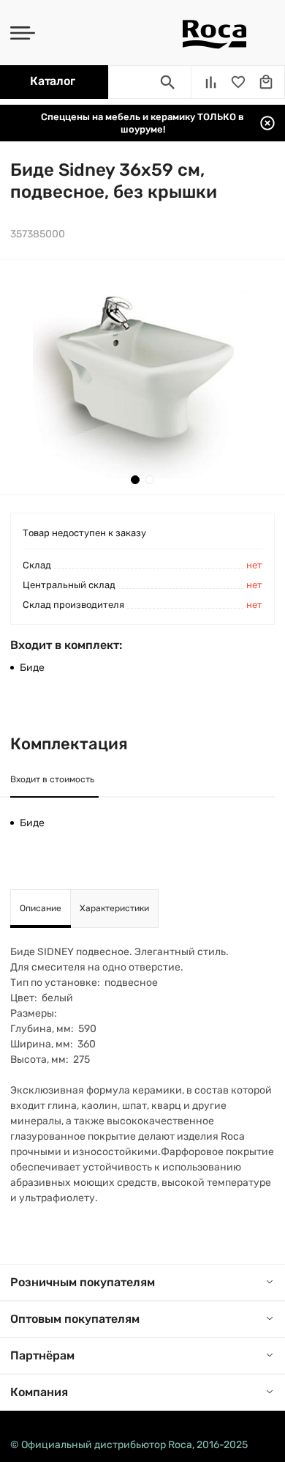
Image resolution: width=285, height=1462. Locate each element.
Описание (40, 908)
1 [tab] (135, 479)
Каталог (52, 81)
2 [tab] (149, 479)
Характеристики (114, 908)
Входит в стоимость (52, 779)
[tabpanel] (142, 377)
